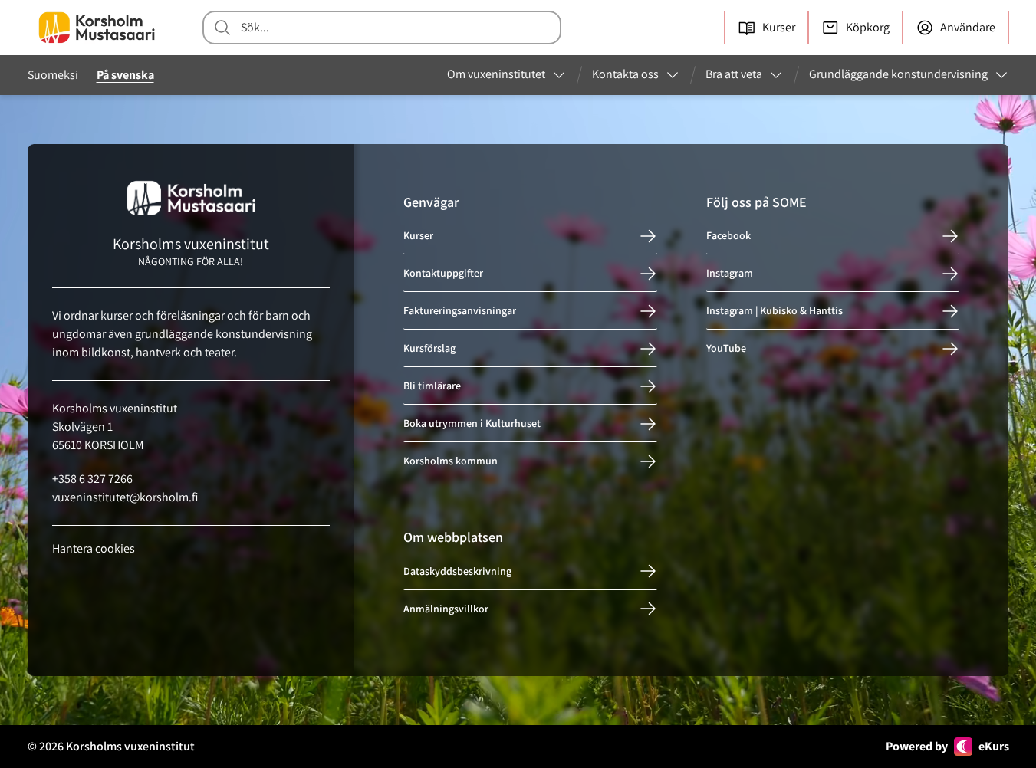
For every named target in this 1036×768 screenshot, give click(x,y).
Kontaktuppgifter (443, 274)
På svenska (125, 75)
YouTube (726, 349)
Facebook (728, 236)
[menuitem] (507, 75)
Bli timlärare (432, 386)
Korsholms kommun (450, 461)
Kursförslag (429, 349)
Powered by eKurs (947, 746)
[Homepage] (97, 27)
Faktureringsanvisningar (459, 311)
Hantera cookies (93, 548)
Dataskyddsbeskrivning (457, 571)
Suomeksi (53, 75)
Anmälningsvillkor (445, 608)
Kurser (418, 236)
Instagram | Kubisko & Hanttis (774, 311)
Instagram (729, 274)
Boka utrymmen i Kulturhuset (472, 424)
